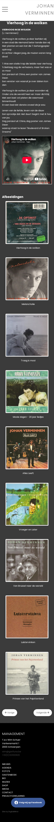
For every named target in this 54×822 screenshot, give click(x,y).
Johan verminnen (39, 9)
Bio (4, 778)
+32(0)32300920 (11, 755)
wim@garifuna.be (11, 751)
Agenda (6, 767)
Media (5, 788)
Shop (5, 785)
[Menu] (5, 9)
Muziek (6, 781)
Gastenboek (9, 774)
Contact (7, 792)
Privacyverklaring (13, 796)
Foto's (6, 771)
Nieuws (6, 764)
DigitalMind (13, 811)
